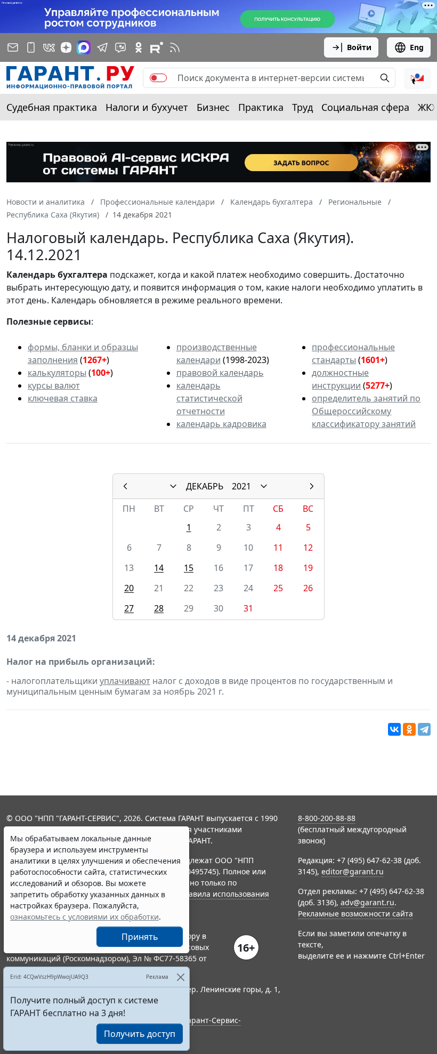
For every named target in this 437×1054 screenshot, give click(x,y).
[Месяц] (173, 486)
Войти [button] (359, 47)
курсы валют (54, 385)
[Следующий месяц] (312, 486)
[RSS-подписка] (174, 47)
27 (129, 608)
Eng (417, 47)
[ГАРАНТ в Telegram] (102, 47)
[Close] (180, 977)
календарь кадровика (221, 424)
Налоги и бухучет (147, 107)
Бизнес (213, 107)
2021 (241, 486)
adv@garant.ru (367, 902)
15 (188, 568)
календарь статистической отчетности (209, 398)
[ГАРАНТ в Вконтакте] (49, 47)
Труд (302, 107)
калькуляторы (57, 373)
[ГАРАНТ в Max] (84, 47)
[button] (417, 78)
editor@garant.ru (352, 871)
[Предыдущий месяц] (125, 486)
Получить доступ (139, 1034)
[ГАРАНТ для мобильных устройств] (31, 47)
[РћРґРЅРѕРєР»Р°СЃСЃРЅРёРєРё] (409, 729)
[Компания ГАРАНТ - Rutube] (156, 47)
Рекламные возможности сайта (355, 913)
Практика (261, 107)
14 (159, 568)
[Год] (264, 486)
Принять (140, 937)
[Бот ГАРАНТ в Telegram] (120, 47)
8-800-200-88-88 (326, 818)
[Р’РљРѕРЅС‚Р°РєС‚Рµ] (394, 729)
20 (129, 588)
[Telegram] (424, 729)
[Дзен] (66, 47)
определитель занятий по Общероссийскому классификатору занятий (366, 411)
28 (159, 608)
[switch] (158, 78)
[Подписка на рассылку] (12, 47)
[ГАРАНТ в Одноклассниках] (138, 47)
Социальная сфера (365, 107)
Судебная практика (51, 107)
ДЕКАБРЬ (204, 486)
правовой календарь (220, 373)
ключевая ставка (63, 398)
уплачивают (125, 681)
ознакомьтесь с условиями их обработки (84, 917)
